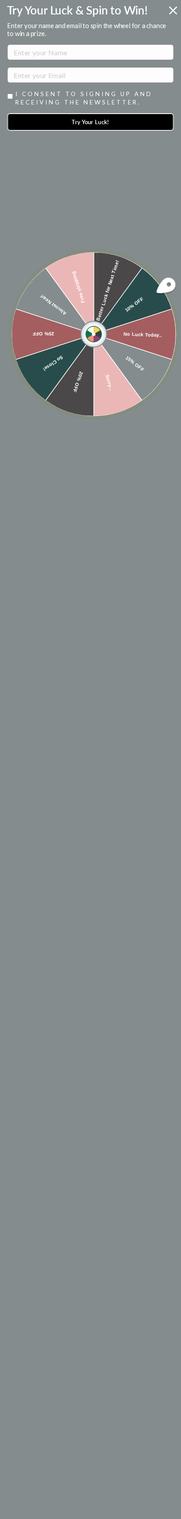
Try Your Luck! (90, 121)
